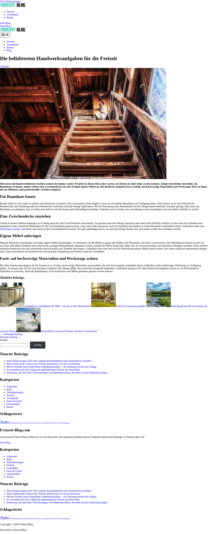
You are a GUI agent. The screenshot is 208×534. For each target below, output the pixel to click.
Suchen (4, 340)
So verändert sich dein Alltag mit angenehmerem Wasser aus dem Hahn (43, 369)
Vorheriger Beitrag (11, 334)
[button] (104, 23)
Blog (9, 50)
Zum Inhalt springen (10, 1)
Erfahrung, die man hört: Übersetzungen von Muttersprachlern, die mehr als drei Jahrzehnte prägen (57, 372)
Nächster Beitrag (10, 337)
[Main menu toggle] (5, 35)
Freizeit (10, 11)
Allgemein (11, 386)
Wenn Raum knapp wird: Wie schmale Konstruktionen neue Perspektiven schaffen (48, 360)
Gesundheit (12, 14)
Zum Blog (5, 26)
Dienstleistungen (15, 392)
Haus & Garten (14, 401)
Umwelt (54, 423)
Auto (5, 421)
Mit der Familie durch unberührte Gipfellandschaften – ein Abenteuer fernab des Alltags (51, 366)
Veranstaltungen (64, 423)
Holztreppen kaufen (10, 229)
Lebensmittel (13, 404)
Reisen (9, 17)
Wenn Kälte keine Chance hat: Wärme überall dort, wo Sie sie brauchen (43, 363)
